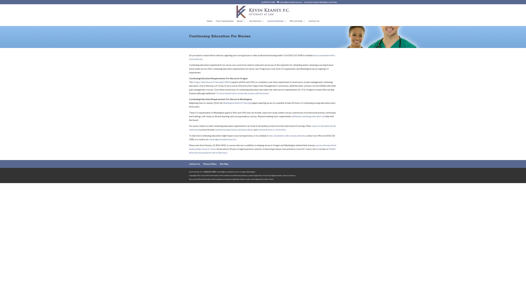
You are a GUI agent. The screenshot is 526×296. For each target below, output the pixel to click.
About (240, 21)
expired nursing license (226, 129)
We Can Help (296, 21)
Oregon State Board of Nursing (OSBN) (211, 82)
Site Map (224, 164)
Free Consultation (224, 21)
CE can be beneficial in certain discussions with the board (242, 93)
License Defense (276, 21)
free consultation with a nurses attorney (286, 135)
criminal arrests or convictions (271, 129)
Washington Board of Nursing (237, 103)
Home (209, 21)
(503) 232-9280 (209, 172)
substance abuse (245, 129)
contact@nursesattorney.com (222, 139)
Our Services (255, 21)
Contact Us (313, 21)
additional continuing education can (308, 116)
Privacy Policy (209, 164)
